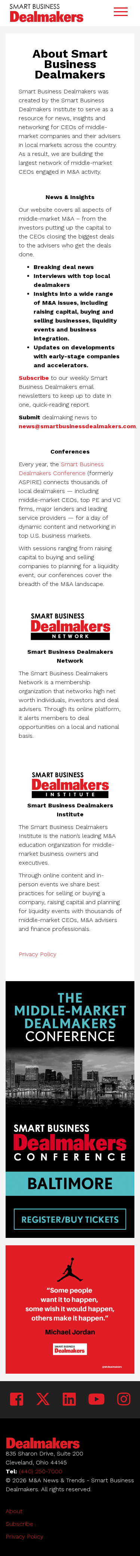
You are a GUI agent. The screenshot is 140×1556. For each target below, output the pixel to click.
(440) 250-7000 (40, 1471)
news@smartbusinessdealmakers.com (77, 426)
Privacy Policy (37, 954)
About (14, 1511)
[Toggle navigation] (121, 13)
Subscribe (34, 377)
